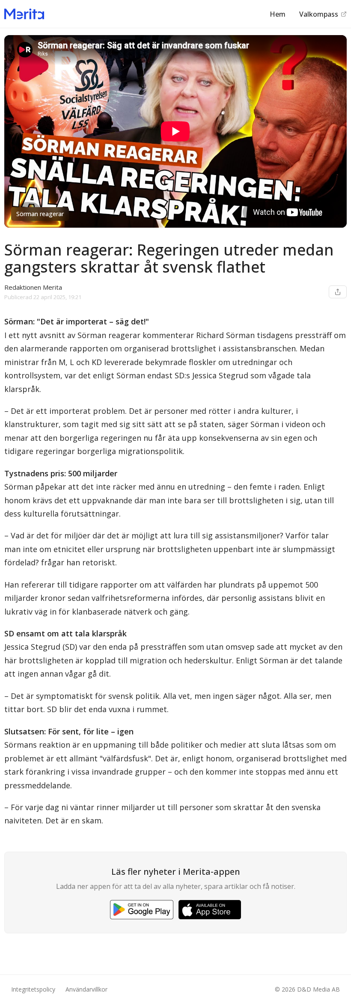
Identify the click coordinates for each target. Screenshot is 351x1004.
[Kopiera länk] (338, 291)
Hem (278, 14)
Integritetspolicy (33, 989)
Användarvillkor (86, 989)
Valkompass (318, 14)
